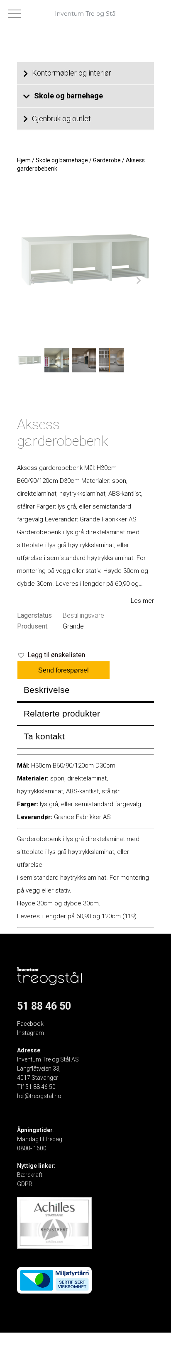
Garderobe (107, 160)
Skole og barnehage (68, 95)
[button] (51, 655)
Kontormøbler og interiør (71, 72)
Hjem (24, 160)
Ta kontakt (44, 736)
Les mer (142, 600)
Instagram (30, 1033)
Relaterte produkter (62, 713)
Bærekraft (29, 1175)
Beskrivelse (47, 690)
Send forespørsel (63, 670)
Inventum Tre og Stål (86, 13)
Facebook (30, 1023)
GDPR (24, 1184)
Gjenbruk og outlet (61, 118)
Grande (73, 626)
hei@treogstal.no (39, 1096)
